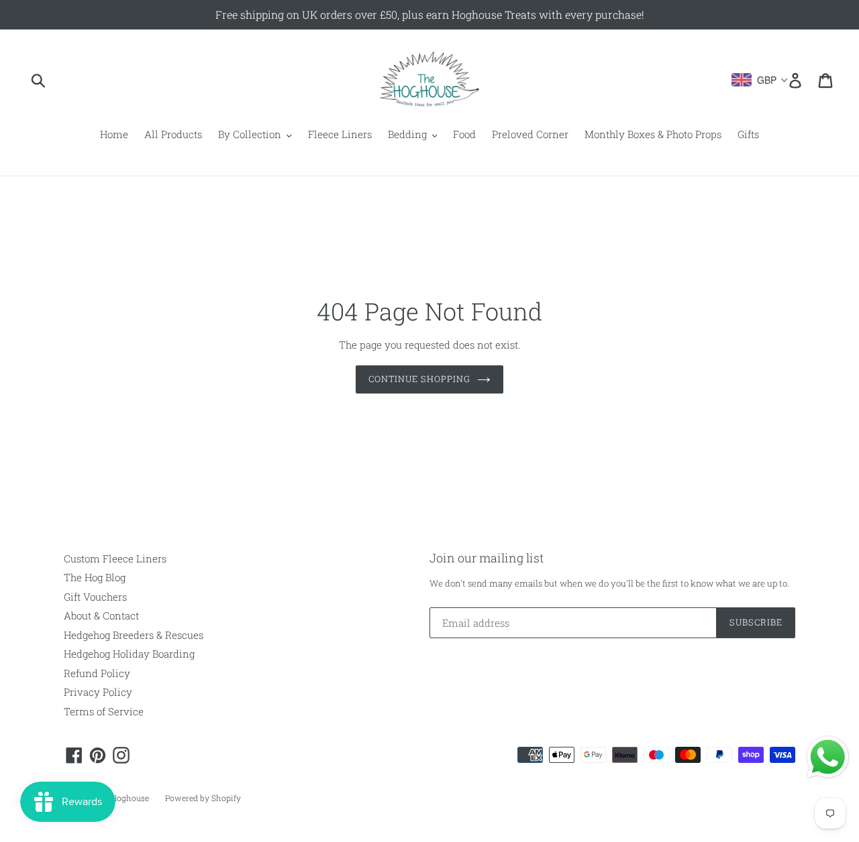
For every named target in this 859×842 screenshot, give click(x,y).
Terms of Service (104, 711)
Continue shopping (419, 379)
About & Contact (101, 615)
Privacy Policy (98, 692)
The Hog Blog (94, 577)
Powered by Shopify (203, 797)
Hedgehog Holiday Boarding (129, 653)
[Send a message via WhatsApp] (827, 757)
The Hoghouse (121, 797)
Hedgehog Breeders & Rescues (133, 635)
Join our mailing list (487, 558)
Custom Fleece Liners (115, 558)
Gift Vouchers (95, 596)
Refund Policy (97, 673)
